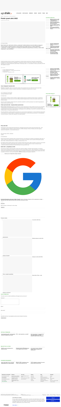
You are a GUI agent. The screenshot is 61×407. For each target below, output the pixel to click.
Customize (52, 400)
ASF (50, 377)
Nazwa (2, 306)
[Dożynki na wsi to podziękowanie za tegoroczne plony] (2, 347)
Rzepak (32, 379)
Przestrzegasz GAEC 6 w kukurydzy (44, 381)
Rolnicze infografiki (53, 394)
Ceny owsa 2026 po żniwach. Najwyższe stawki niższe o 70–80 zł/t (55, 25)
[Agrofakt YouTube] (57, 13)
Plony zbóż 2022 (5, 71)
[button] (59, 13)
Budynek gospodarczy (44, 377)
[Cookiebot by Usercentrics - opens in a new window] (6, 405)
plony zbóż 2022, (6, 200)
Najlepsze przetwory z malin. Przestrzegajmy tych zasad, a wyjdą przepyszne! (54, 20)
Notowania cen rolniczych (6, 374)
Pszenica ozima (33, 378)
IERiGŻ (20, 151)
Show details (14, 405)
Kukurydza (32, 377)
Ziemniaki (32, 380)
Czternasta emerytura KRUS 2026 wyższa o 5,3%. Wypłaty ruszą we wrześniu (22, 348)
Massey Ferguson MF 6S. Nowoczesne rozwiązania (15, 376)
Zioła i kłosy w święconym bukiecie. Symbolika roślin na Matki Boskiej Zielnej (55, 22)
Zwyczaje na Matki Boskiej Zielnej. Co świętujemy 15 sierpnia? (54, 44)
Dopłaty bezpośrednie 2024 (45, 378)
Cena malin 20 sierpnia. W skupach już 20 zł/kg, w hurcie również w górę (54, 53)
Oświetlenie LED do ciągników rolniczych (15, 378)
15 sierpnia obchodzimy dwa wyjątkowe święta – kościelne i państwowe (55, 78)
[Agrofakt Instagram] (55, 13)
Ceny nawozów (4, 381)
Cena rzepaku (4, 380)
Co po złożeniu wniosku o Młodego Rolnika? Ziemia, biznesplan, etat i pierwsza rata (36, 349)
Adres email (3, 310)
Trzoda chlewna (52, 381)
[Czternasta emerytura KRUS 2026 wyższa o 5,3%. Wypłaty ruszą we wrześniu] (20, 347)
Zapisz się (2, 207)
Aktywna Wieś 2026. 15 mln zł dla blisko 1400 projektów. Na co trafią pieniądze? (7, 363)
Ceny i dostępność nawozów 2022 (8, 69)
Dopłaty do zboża (43, 379)
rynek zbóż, (19, 200)
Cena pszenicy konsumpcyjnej (4, 377)
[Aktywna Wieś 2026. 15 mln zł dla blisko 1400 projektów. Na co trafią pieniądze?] (8, 361)
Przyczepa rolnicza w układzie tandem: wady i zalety (15, 380)
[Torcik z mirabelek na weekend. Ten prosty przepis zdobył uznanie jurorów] (32, 361)
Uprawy (35, 13)
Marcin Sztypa (7, 20)
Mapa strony (58, 394)
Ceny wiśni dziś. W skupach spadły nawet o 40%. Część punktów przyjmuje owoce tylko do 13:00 (52, 47)
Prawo (43, 13)
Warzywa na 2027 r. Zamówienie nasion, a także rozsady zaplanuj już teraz (22, 363)
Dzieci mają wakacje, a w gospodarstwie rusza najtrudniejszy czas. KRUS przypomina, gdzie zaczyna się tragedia (37, 335)
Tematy (48, 394)
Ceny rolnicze (25, 13)
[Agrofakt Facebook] (52, 13)
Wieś (47, 13)
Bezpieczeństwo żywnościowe (6, 106)
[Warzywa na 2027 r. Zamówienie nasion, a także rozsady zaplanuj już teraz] (18, 361)
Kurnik (51, 379)
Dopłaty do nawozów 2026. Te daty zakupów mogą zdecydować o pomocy (55, 72)
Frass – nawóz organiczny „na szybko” (22, 334)
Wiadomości (44, 394)
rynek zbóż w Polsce (24, 200)
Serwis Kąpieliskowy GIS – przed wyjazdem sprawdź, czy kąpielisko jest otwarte (8, 334)
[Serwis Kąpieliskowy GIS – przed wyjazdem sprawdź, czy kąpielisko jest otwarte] (8, 333)
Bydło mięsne (52, 378)
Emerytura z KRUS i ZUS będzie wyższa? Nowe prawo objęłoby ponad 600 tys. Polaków (52, 75)
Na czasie (22, 374)
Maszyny (39, 13)
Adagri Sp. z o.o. (13, 394)
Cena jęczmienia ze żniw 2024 (25, 376)
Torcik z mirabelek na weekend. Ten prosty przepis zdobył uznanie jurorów (38, 363)
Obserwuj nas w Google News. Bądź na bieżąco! (13, 153)
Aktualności (18, 13)
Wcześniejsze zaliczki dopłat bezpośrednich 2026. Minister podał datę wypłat (55, 50)
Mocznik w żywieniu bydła (54, 380)
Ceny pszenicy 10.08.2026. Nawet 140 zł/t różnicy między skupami (55, 28)
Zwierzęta (31, 13)
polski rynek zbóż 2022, (13, 200)
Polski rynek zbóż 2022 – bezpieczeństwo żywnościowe (11, 70)
